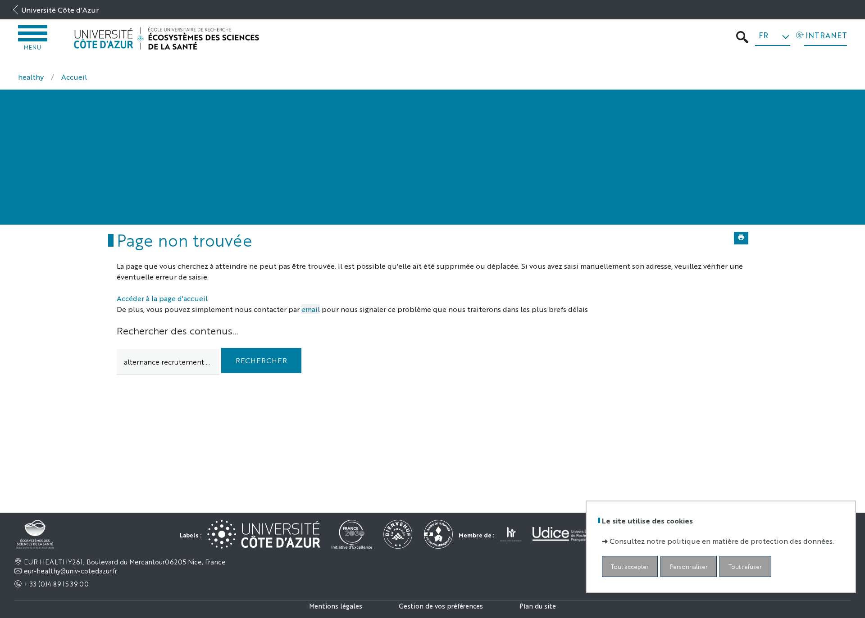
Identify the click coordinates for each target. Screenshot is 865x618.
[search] (168, 362)
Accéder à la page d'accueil (162, 298)
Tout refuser (745, 567)
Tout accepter (630, 567)
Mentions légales (335, 605)
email (310, 309)
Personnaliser (689, 567)
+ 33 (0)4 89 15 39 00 (56, 584)
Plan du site (537, 605)
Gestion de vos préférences (441, 605)
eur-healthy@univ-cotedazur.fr (70, 571)
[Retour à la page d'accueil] (166, 38)
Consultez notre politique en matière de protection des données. (722, 541)
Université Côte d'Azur (60, 9)
